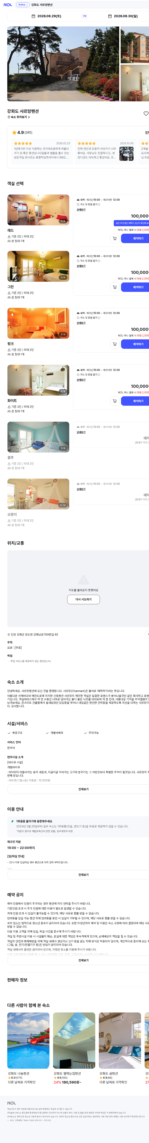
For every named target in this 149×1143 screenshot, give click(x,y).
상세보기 (81, 209)
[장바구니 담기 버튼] (115, 238)
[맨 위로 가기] (140, 1134)
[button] (23, 4)
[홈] (8, 4)
